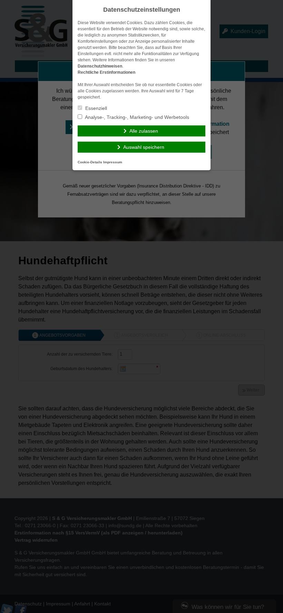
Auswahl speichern (143, 147)
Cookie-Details (90, 162)
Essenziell (95, 108)
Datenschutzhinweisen (100, 66)
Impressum (112, 162)
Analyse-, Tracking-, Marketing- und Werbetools (136, 117)
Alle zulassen (143, 131)
